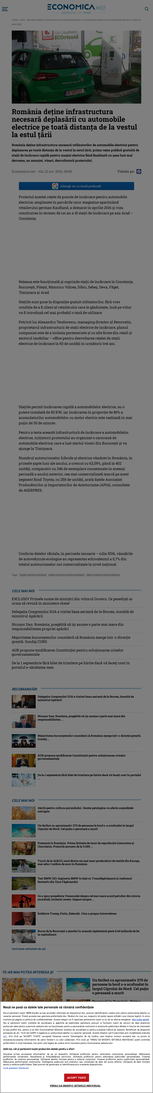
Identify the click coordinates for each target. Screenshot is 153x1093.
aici (5, 1036)
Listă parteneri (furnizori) (16, 1068)
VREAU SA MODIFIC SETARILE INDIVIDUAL (75, 1085)
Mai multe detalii (140, 1019)
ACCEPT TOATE (76, 1077)
